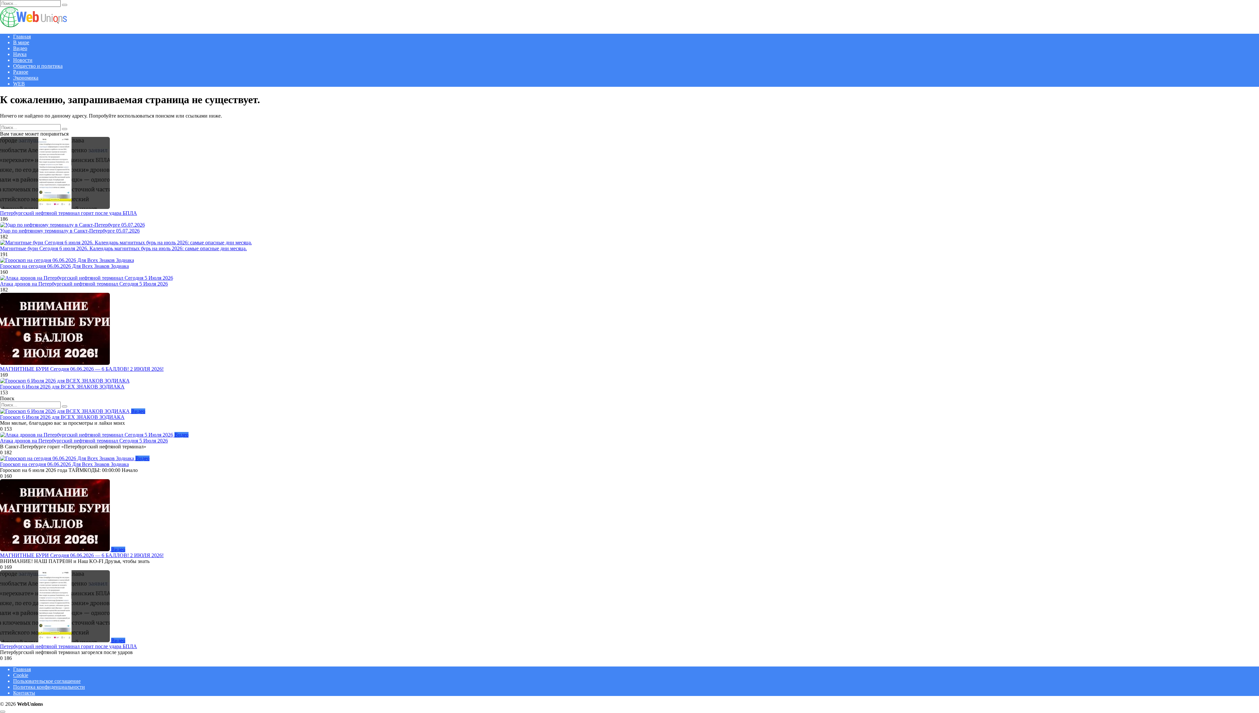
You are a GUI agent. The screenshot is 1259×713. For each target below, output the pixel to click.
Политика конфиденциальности (49, 687)
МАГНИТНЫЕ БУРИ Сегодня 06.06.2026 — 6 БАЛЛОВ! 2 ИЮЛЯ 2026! (82, 369)
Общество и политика (38, 66)
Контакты (24, 693)
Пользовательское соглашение (47, 681)
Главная (22, 36)
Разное (20, 72)
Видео (20, 48)
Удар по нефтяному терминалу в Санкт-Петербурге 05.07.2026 (70, 231)
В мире (21, 42)
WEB (19, 83)
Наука (20, 54)
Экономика (25, 78)
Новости (22, 60)
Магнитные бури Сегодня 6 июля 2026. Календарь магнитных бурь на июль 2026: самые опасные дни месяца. (123, 248)
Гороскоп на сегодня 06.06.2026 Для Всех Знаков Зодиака (64, 266)
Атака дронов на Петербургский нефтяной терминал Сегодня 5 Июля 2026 (84, 284)
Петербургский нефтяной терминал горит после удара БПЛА (68, 213)
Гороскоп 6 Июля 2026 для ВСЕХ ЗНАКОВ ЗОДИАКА (62, 386)
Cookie (20, 675)
